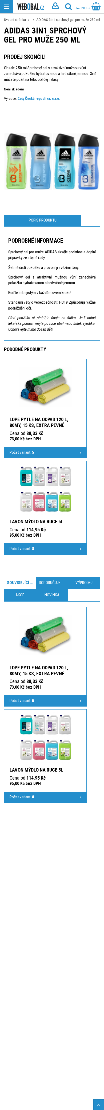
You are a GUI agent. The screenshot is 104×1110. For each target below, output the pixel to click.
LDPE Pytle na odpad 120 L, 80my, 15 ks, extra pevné (39, 422)
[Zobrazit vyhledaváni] (68, 6)
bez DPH (81, 8)
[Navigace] (6, 6)
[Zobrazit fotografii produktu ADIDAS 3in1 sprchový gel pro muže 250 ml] (52, 160)
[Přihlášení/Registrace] (55, 6)
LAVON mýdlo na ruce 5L (36, 521)
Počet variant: (22, 452)
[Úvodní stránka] (30, 6)
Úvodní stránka (15, 19)
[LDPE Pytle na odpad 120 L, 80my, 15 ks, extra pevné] (45, 387)
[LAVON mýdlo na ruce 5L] (45, 489)
